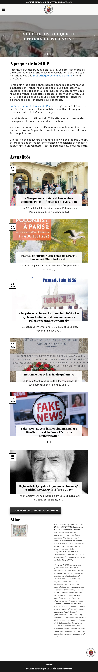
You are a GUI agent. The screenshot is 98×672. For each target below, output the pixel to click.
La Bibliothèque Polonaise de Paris (31, 106)
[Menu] (3, 9)
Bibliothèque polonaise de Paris (52, 75)
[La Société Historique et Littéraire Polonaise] (49, 9)
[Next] (94, 36)
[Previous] (4, 36)
